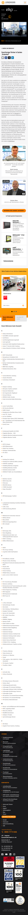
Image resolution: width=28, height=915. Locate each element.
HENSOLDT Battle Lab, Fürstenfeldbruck (12, 472)
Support (5, 808)
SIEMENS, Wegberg (7, 619)
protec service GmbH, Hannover (10, 575)
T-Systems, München (8, 651)
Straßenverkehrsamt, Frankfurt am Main (12, 644)
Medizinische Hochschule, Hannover (11, 515)
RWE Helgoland (6, 591)
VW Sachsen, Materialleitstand (10, 699)
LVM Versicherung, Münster (9, 508)
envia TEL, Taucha (7, 414)
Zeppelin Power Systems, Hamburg (11, 726)
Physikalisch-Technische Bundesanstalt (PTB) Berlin (14, 563)
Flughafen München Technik (9, 437)
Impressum (5, 822)
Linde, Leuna (6, 506)
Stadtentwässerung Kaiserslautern (11, 625)
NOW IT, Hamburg (7, 538)
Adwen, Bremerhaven (8, 333)
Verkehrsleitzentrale (8, 759)
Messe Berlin (6, 519)
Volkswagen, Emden (7, 693)
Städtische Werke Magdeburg (10, 627)
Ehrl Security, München (8, 408)
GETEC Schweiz (6, 444)
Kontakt (5, 820)
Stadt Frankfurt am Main (8, 623)
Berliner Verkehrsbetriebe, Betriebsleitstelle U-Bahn (14, 360)
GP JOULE (5, 452)
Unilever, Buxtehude (7, 674)
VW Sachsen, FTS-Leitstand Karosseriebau (13, 695)
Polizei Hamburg (7, 570)
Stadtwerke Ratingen (8, 631)
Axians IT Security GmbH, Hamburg (11, 346)
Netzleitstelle (10, 755)
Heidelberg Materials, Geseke (10, 467)
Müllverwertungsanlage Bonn (10, 522)
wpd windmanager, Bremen (9, 717)
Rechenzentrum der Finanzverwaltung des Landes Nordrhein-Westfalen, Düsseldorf (14, 586)
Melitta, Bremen (6, 517)
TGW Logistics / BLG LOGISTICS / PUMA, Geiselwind (12, 660)
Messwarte (9, 742)
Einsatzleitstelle (9, 764)
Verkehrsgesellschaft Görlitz (9, 685)
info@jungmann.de (5, 850)
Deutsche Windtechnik (8, 391)
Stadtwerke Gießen (7, 629)
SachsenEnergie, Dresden (9, 605)
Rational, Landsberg (7, 584)
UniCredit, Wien (6, 672)
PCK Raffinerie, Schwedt (8, 558)
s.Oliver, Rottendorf (7, 603)
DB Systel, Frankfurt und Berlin (10, 389)
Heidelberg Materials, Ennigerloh (10, 465)
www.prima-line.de (21, 910)
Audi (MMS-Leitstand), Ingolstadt (10, 335)
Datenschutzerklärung (8, 823)
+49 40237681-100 (8, 846)
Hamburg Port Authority (8, 459)
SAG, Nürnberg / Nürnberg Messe (11, 609)
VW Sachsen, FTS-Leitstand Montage (11, 697)
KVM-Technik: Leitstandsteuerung (11, 795)
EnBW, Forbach (6, 410)
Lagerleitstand (8, 751)
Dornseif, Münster (7, 395)
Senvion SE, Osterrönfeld (9, 613)
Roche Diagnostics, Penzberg (10, 589)
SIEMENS (5, 617)
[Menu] (25, 2)
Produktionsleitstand (8, 738)
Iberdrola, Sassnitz (7, 478)
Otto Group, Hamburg (8, 549)
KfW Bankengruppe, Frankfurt (10, 496)
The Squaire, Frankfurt (8, 663)
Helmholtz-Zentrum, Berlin (9, 470)
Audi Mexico (6, 338)
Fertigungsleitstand (8, 746)
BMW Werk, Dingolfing (8, 366)
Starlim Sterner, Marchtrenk (9, 640)
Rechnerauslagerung (16, 125)
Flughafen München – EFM (9, 433)
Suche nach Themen (8, 804)
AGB (4, 825)
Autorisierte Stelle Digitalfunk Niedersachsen (13, 344)
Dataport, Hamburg (7, 386)
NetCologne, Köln (7, 531)
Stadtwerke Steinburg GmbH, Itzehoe (11, 636)
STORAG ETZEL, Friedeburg (9, 642)
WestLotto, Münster (7, 710)
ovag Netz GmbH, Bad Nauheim (10, 551)
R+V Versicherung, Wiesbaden (10, 582)
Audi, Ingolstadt (6, 342)
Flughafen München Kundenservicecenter (12, 435)
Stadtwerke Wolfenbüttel (9, 638)
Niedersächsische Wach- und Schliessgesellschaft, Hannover (10, 535)
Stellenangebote (7, 810)
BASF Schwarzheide (7, 355)
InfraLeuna (5, 483)
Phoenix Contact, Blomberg (9, 560)
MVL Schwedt (6, 524)
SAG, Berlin (5, 607)
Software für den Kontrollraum (10, 799)
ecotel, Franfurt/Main (8, 406)
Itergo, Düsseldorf (7, 489)
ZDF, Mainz (5, 724)
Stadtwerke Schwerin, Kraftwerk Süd (11, 634)
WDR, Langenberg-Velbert (9, 708)
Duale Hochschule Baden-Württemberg (12, 399)
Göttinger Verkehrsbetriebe (9, 450)
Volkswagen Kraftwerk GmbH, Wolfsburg (12, 689)
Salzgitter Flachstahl (7, 611)
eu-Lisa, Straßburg (7, 416)
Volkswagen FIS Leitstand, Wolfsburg (12, 687)
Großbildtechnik (11, 791)
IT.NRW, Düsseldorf (7, 487)
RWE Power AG (6, 596)
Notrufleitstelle (10, 768)
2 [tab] (14, 311)
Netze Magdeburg (7, 533)
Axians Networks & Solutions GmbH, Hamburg (14, 348)
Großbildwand (11, 141)
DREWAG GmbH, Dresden (9, 397)
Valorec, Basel (6, 683)
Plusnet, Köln (6, 566)
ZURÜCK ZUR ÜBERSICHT (8, 48)
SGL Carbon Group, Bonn (9, 615)
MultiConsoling (14, 130)
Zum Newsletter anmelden (8, 816)
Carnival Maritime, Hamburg (9, 375)
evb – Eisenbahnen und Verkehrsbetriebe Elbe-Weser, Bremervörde (14, 421)
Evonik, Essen (6, 424)
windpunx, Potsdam (7, 715)
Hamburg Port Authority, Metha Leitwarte (12, 461)
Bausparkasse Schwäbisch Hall (10, 357)
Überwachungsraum (10, 777)
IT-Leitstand (7, 772)
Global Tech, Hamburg (8, 448)
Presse (4, 814)
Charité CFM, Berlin (7, 377)
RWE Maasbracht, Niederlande (10, 594)
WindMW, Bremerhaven (8, 712)
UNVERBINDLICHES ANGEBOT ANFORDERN (14, 210)
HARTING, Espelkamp (8, 463)
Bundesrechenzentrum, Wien (9, 368)
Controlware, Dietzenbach (9, 380)
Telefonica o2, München (8, 655)
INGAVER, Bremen (7, 485)
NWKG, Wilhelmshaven (8, 541)
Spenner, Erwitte (6, 621)
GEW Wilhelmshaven (7, 446)
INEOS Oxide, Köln (7, 481)
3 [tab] (16, 311)
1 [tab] (11, 311)
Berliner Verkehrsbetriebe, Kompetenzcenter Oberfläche (13, 363)
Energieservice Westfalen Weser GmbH (12, 412)
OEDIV (4, 547)
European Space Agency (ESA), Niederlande (13, 418)
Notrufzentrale (5, 75)
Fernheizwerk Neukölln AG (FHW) (11, 431)
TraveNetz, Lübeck (7, 665)
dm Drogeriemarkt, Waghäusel (10, 393)
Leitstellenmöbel (10, 786)
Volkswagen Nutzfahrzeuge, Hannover (12, 691)
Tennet (4, 657)
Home (4, 806)
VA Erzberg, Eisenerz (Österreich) (10, 681)
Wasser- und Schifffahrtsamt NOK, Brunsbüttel (14, 706)
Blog (4, 812)
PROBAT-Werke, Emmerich (9, 573)
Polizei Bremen (6, 568)
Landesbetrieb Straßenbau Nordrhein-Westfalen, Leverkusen (14, 503)
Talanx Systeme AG (7, 653)
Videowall (16, 113)
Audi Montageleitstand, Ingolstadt (11, 340)
